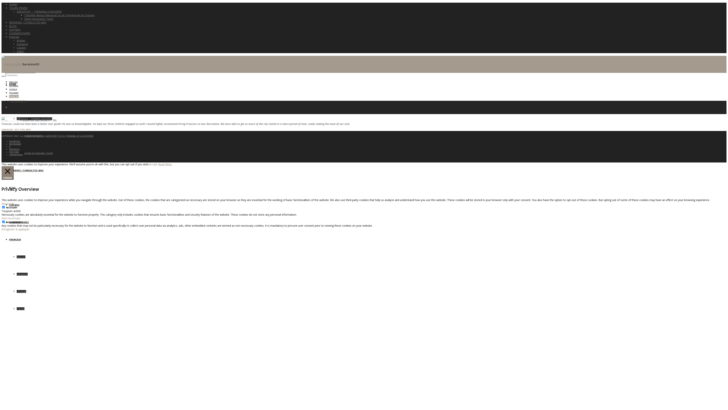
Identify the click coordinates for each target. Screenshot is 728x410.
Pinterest (14, 149)
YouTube (14, 152)
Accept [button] (153, 164)
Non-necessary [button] (11, 218)
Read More (165, 164)
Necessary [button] (8, 203)
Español (13, 85)
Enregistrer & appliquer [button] (16, 229)
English (13, 82)
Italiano (14, 93)
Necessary (11, 207)
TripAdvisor (16, 154)
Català (13, 89)
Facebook (14, 141)
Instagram (15, 144)
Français (14, 96)
